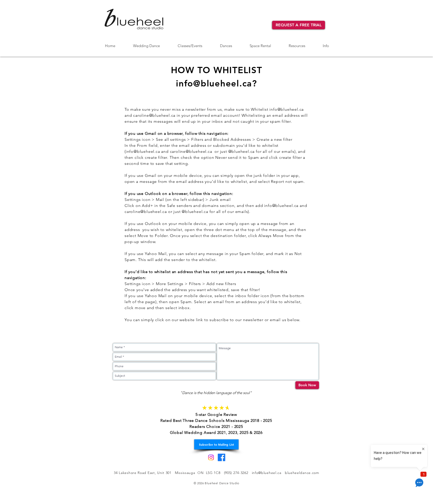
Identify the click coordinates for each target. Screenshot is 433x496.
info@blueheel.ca (286, 109)
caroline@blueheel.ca (154, 115)
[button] (226, 44)
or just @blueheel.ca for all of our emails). (209, 211)
